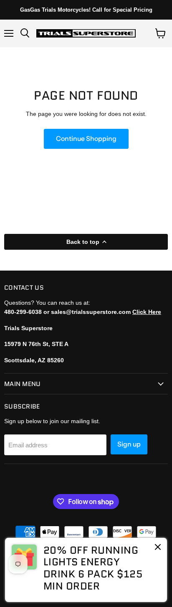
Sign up (129, 444)
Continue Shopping (86, 139)
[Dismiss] (157, 547)
